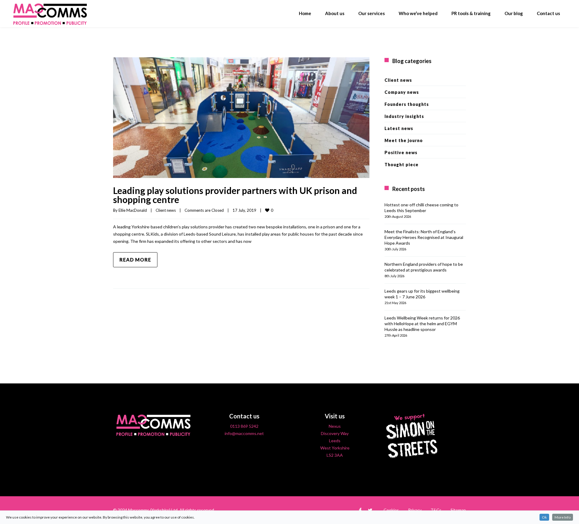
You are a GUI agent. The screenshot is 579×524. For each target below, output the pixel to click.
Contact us (548, 13)
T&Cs (436, 510)
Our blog (514, 13)
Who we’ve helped (418, 13)
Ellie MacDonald (133, 210)
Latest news (398, 128)
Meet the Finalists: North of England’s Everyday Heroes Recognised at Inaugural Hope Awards (423, 237)
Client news (166, 210)
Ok (544, 517)
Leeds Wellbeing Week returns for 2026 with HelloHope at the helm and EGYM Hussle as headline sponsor (422, 323)
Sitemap (458, 510)
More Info (563, 517)
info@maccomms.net (244, 433)
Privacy (415, 510)
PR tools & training (471, 13)
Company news (401, 92)
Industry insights (404, 116)
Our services (371, 13)
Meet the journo (403, 140)
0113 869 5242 (244, 426)
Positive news (400, 152)
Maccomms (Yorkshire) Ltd (153, 510)
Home (305, 13)
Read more (135, 259)
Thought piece (401, 164)
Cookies (391, 510)
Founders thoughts (406, 104)
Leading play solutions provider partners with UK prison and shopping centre (235, 195)
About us (334, 13)
